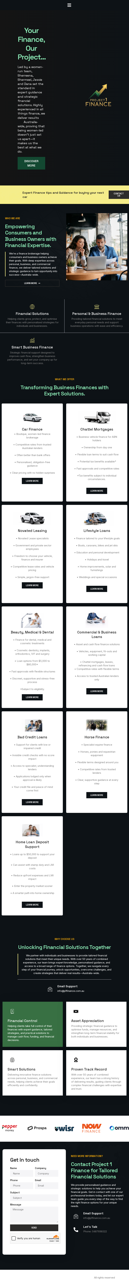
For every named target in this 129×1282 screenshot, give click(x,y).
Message (15, 1204)
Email (38, 1180)
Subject (15, 1192)
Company (40, 1168)
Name (13, 1168)
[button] (69, 5)
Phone (14, 1180)
